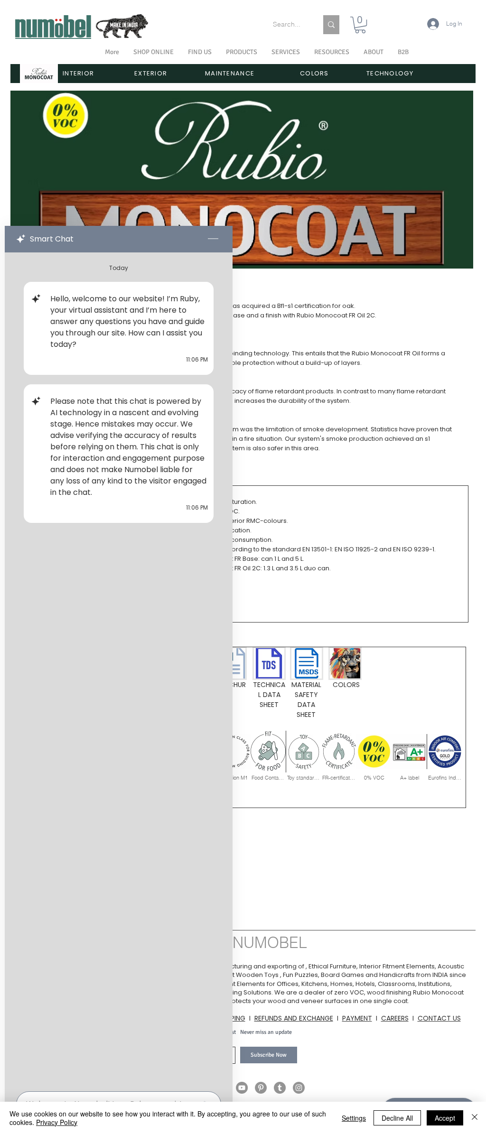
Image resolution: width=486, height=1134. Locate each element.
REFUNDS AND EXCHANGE (293, 1018)
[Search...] (331, 24)
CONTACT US (439, 1018)
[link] (360, 25)
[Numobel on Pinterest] (261, 1088)
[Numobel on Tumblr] (280, 1088)
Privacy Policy (56, 1122)
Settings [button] (354, 1118)
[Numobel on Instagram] (299, 1088)
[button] (373, 52)
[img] (233, 755)
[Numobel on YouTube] (242, 1088)
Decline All (397, 1118)
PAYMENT (357, 1018)
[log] (119, 669)
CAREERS (395, 1018)
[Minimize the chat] (213, 239)
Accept (445, 1118)
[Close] (474, 1117)
